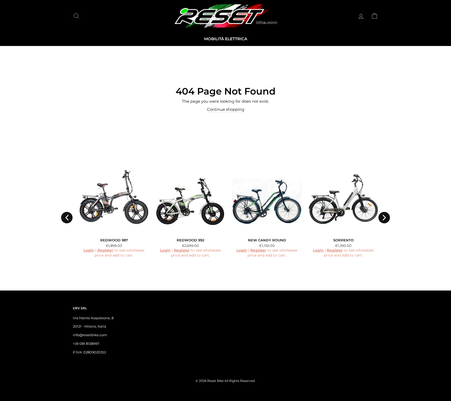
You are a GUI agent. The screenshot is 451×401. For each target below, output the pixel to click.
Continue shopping (225, 109)
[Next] (384, 217)
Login (89, 250)
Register (105, 250)
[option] (111, 214)
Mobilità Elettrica (225, 38)
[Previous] (67, 217)
